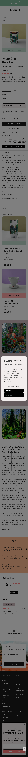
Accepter (9, 395)
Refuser (8, 390)
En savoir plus (7, 381)
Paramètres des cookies (12, 386)
